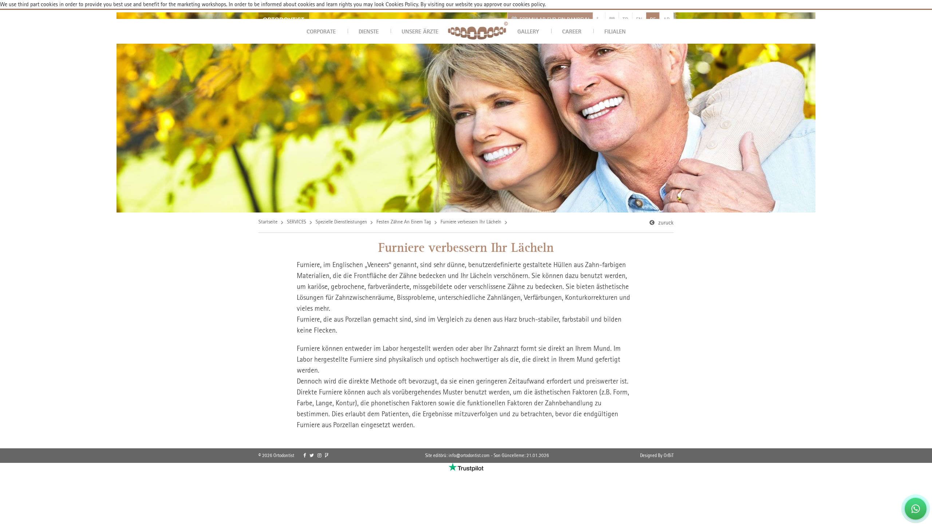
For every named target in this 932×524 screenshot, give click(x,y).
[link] (304, 455)
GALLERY (528, 31)
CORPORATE (321, 31)
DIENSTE (369, 31)
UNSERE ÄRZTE (420, 31)
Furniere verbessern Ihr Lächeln (471, 222)
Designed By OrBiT (657, 455)
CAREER (571, 31)
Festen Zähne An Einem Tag (403, 222)
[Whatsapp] (916, 509)
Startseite (267, 222)
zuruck (666, 222)
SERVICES (296, 222)
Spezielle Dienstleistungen (341, 222)
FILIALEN (615, 31)
